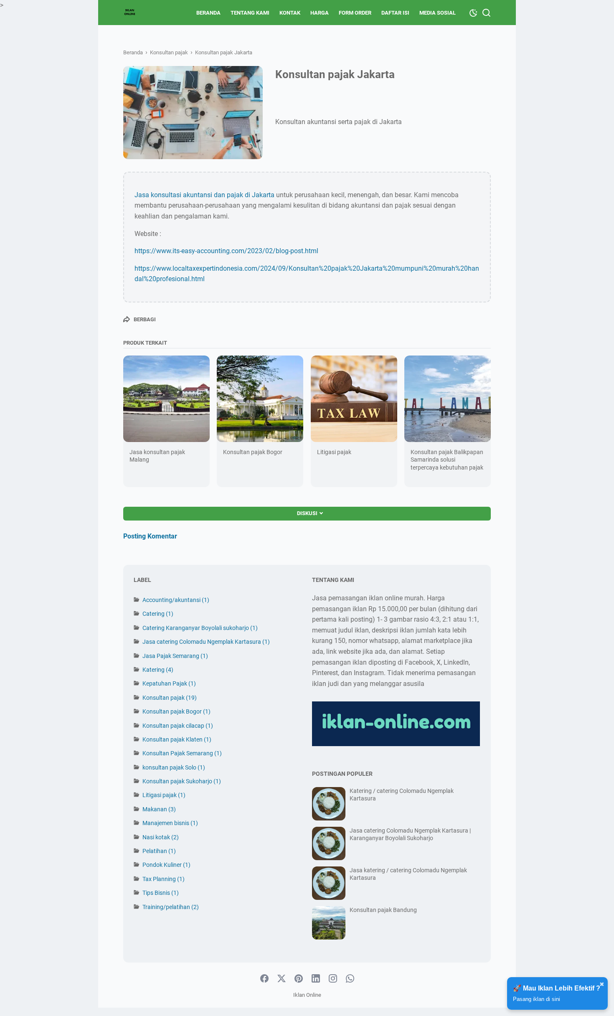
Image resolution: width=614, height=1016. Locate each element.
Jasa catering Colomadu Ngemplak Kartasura (206, 641)
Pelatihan (159, 851)
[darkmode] (473, 12)
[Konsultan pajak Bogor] (260, 399)
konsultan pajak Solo (173, 767)
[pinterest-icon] (298, 979)
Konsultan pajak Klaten (176, 739)
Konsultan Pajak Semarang (182, 753)
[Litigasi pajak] (354, 399)
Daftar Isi (395, 13)
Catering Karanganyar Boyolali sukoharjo (200, 628)
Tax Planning (163, 879)
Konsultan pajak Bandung (383, 910)
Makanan (159, 809)
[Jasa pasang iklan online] (130, 12)
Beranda (208, 13)
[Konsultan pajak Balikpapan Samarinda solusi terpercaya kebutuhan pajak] (447, 399)
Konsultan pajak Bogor (252, 452)
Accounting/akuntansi (175, 600)
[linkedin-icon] (316, 979)
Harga (319, 13)
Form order (355, 13)
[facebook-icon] (264, 979)
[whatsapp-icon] (350, 979)
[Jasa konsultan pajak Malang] (166, 399)
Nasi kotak (160, 837)
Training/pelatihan (170, 907)
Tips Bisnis (160, 892)
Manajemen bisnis (170, 823)
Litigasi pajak (334, 452)
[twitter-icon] (281, 979)
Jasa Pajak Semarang (175, 656)
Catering (157, 613)
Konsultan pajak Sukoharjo (181, 781)
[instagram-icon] (333, 979)
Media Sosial (437, 13)
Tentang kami (250, 13)
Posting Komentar (150, 536)
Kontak (289, 13)
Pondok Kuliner (166, 864)
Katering (157, 669)
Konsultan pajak (169, 697)
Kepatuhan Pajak (169, 683)
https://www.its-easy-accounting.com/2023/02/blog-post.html (226, 251)
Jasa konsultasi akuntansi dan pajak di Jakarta (204, 195)
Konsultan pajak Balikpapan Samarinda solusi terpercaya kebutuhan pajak (447, 459)
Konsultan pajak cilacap (177, 725)
